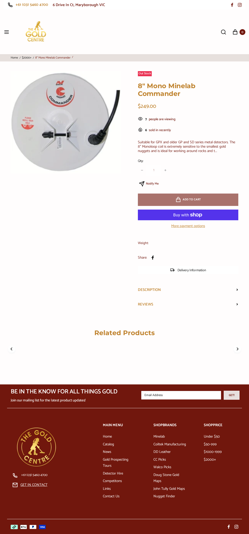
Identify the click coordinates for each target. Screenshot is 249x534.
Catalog (108, 444)
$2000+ (26, 57)
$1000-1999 (213, 452)
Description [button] (149, 289)
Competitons (112, 481)
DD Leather (162, 452)
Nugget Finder (164, 496)
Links (107, 489)
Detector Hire (113, 473)
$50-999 (210, 444)
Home (14, 57)
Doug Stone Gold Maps (166, 478)
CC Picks (159, 460)
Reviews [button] (145, 304)
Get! (231, 395)
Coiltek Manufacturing (169, 444)
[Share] (153, 258)
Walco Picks (162, 467)
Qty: (140, 161)
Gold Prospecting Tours (115, 463)
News (107, 452)
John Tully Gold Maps (169, 489)
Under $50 (212, 436)
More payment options (188, 226)
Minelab (159, 436)
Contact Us (111, 496)
